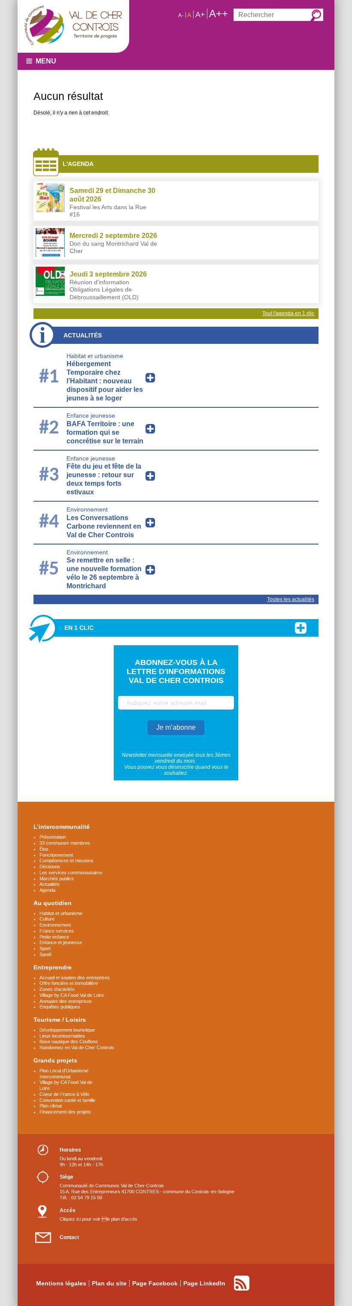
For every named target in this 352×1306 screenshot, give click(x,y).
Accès (68, 1210)
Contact (69, 1237)
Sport (45, 948)
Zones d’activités (57, 989)
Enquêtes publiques (59, 1006)
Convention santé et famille (67, 1100)
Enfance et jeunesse (60, 942)
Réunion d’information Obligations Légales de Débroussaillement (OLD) (104, 290)
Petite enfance (54, 936)
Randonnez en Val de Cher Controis (76, 1047)
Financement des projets (65, 1111)
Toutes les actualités (290, 599)
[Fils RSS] (241, 1283)
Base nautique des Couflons (68, 1041)
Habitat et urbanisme (95, 355)
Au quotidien (52, 903)
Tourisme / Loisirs (59, 1019)
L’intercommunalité (61, 826)
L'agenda (78, 163)
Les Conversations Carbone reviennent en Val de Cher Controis (104, 526)
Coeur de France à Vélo (64, 1094)
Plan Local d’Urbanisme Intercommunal (63, 1073)
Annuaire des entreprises (65, 1001)
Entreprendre (52, 967)
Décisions (49, 866)
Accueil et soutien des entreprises (74, 977)
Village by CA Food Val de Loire (71, 995)
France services (56, 930)
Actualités (83, 335)
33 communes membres (64, 843)
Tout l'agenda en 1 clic (288, 313)
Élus (44, 849)
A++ (218, 14)
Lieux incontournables (62, 1035)
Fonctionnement (56, 855)
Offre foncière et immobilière (68, 983)
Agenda (47, 890)
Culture (47, 918)
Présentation (52, 837)
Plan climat (50, 1105)
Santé (45, 954)
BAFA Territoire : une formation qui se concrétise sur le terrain (105, 432)
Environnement (87, 509)
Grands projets (55, 1060)
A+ (200, 14)
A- (180, 15)
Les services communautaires (71, 872)
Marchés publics (56, 878)
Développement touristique (67, 1029)
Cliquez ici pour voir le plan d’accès (98, 1219)
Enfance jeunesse (91, 415)
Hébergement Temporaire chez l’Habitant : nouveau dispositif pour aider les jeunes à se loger (105, 381)
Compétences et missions (66, 860)
